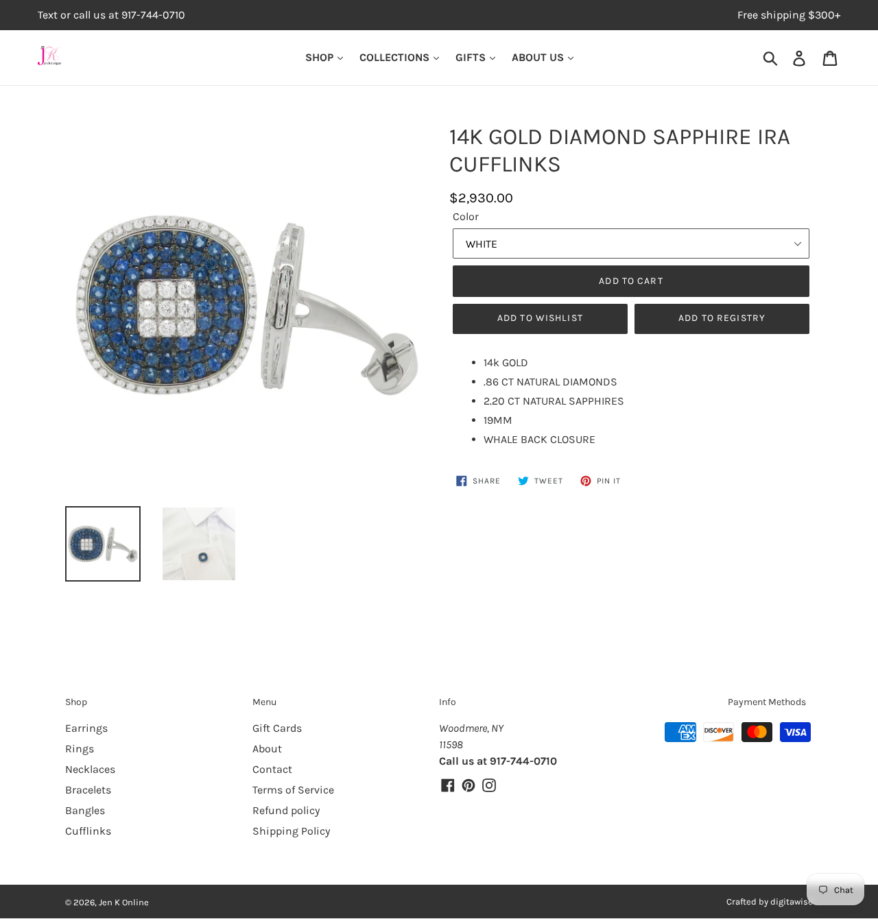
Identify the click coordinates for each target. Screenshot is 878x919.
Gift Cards (277, 728)
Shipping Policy (291, 830)
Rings (79, 748)
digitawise (791, 901)
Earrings (86, 728)
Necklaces (90, 769)
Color (466, 216)
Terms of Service (293, 789)
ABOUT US (539, 57)
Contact (272, 769)
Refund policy (286, 810)
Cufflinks (88, 830)
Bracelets (88, 789)
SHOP (320, 57)
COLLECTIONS (395, 57)
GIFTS (471, 57)
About (267, 748)
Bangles (85, 810)
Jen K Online (124, 902)
